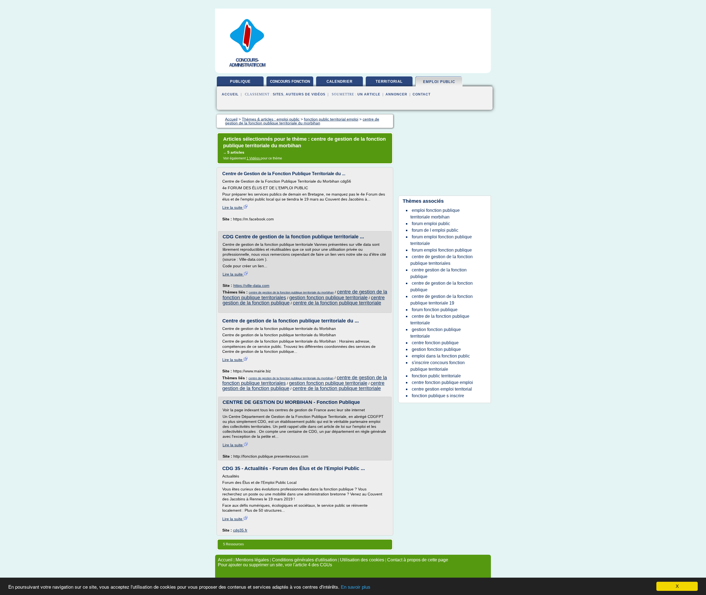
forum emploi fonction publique (442, 250)
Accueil (230, 94)
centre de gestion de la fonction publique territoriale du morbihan (291, 292)
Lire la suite (233, 207)
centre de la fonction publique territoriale (337, 303)
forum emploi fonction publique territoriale (441, 240)
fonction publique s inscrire (438, 395)
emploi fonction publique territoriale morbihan (435, 213)
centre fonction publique (435, 342)
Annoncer (396, 94)
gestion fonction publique (436, 349)
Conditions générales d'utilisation (304, 559)
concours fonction (290, 81)
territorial (389, 81)
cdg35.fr (240, 530)
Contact (421, 94)
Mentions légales (252, 559)
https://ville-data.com (251, 285)
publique (240, 81)
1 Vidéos (254, 158)
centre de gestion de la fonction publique (441, 286)
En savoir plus (355, 587)
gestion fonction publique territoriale (328, 297)
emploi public (439, 82)
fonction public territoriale (436, 375)
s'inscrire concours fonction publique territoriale (437, 366)
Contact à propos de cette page (417, 559)
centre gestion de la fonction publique (438, 273)
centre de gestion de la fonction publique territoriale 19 (441, 299)
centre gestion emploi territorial (442, 389)
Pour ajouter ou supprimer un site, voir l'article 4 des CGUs (275, 564)
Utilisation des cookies (362, 559)
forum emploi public (431, 223)
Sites (278, 94)
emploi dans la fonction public (441, 356)
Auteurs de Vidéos (305, 94)
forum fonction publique (435, 309)
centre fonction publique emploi (442, 382)
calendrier (339, 81)
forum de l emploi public (435, 230)
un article (368, 94)
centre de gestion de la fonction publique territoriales (441, 260)
